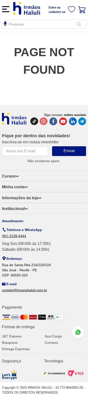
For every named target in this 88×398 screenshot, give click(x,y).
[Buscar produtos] (80, 24)
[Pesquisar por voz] (5, 24)
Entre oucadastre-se (57, 10)
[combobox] (44, 24)
